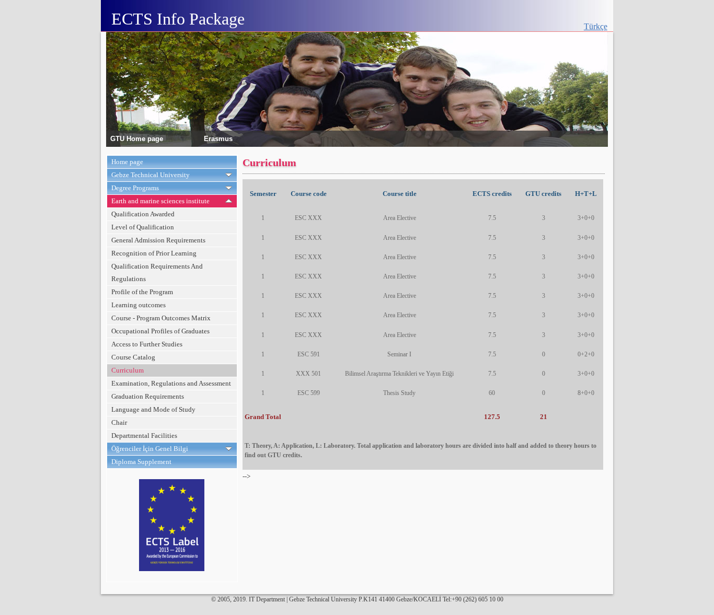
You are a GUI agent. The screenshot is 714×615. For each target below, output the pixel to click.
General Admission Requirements (158, 240)
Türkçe (595, 26)
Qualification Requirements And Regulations (157, 272)
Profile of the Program (142, 292)
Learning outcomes (138, 305)
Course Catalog (133, 357)
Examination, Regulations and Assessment (171, 383)
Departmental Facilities (144, 435)
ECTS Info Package (178, 18)
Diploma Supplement (141, 462)
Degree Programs (135, 188)
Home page (127, 162)
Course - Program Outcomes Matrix (161, 318)
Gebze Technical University (150, 175)
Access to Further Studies (146, 344)
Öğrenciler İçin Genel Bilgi (149, 448)
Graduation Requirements (147, 396)
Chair (119, 422)
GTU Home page (136, 138)
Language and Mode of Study (153, 409)
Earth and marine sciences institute (160, 201)
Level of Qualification (142, 227)
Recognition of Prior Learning (154, 253)
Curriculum (127, 370)
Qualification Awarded (143, 214)
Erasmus (218, 138)
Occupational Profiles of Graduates (160, 331)
